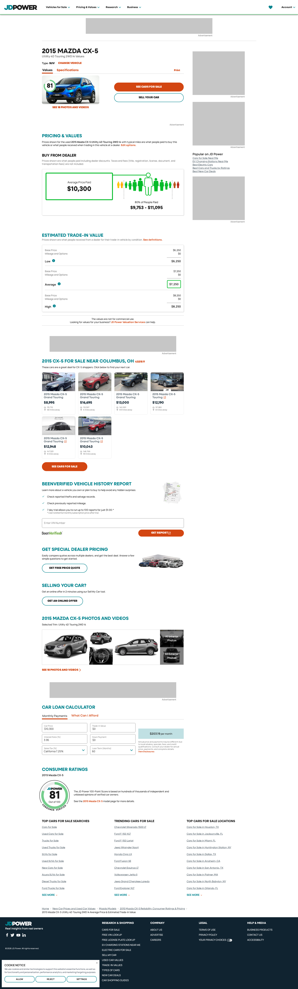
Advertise (156, 934)
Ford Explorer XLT (124, 888)
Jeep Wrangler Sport (126, 847)
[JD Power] (18, 923)
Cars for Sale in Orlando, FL (202, 888)
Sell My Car (109, 955)
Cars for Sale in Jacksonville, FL (205, 834)
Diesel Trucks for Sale (54, 881)
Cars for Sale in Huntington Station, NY (209, 847)
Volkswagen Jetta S (125, 874)
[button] (53, 260)
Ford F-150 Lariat (123, 841)
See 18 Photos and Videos (70, 107)
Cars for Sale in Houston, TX (203, 827)
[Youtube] (18, 935)
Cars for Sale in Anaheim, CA (203, 861)
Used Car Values (112, 960)
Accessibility (255, 939)
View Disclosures (146, 751)
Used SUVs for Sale (53, 861)
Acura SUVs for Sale (53, 874)
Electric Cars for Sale (116, 950)
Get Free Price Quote (64, 568)
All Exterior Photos (172, 656)
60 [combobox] (93, 751)
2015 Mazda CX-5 (93, 801)
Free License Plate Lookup (118, 939)
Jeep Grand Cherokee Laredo (132, 881)
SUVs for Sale (49, 854)
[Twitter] (12, 935)
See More (48, 894)
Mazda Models (107, 908)
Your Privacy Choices (212, 939)
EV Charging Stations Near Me (210, 161)
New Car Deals (111, 975)
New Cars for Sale (52, 868)
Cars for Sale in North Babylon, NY (206, 881)
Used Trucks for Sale (53, 847)
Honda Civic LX (123, 854)
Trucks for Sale (50, 841)
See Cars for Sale (149, 87)
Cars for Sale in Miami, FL (201, 841)
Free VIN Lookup (112, 934)
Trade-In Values (112, 965)
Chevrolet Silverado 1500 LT (130, 827)
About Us (156, 929)
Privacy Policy (208, 934)
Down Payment (99, 737)
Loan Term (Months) (101, 748)
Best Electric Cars (203, 165)
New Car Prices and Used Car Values (74, 908)
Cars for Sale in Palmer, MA (202, 874)
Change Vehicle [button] (70, 63)
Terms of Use (207, 929)
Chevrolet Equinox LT (126, 868)
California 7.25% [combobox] (53, 751)
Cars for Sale (49, 827)
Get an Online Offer (62, 601)
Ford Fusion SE (122, 861)
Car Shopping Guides (115, 980)
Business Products (259, 929)
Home (45, 908)
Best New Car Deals (204, 171)
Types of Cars (111, 970)
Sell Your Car (149, 97)
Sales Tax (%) (50, 748)
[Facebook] (7, 935)
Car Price (48, 725)
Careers (155, 939)
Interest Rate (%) (52, 737)
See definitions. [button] (152, 239)
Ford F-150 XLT (122, 834)
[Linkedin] (24, 935)
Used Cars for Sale (52, 834)
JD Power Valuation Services (128, 322)
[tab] (47, 71)
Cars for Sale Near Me (205, 158)
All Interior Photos (171, 638)
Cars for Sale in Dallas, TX (201, 854)
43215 (139, 361)
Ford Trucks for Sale (53, 888)
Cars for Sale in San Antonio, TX (205, 868)
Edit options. (128, 145)
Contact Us (254, 934)
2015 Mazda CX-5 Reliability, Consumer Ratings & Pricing (152, 908)
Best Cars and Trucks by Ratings (211, 168)
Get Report (159, 533)
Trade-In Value (99, 725)
